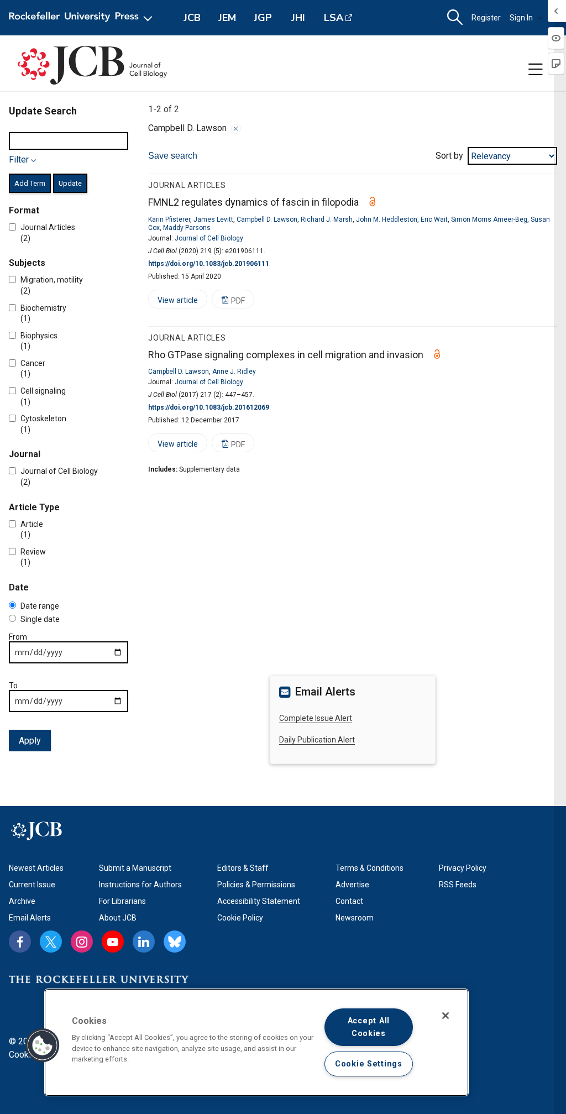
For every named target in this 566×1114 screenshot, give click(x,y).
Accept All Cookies (369, 1027)
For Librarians (122, 901)
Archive (22, 901)
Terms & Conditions (369, 868)
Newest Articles (36, 868)
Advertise (352, 884)
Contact (349, 901)
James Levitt (213, 219)
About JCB (118, 917)
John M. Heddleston (386, 219)
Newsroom (355, 917)
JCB (192, 17)
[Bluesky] (175, 941)
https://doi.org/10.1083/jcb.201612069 (208, 407)
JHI (298, 17)
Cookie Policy (240, 917)
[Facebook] (20, 941)
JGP (263, 17)
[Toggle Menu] (535, 69)
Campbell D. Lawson (267, 219)
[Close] (236, 129)
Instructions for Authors (140, 884)
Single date (40, 619)
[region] (256, 1042)
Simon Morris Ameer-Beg (489, 219)
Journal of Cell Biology (209, 238)
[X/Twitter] (51, 941)
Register (486, 17)
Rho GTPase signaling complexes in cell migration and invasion (285, 354)
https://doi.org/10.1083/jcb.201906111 (208, 264)
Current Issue (32, 884)
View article (173, 302)
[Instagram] (82, 941)
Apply (30, 740)
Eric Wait (434, 219)
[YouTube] (113, 941)
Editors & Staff (243, 868)
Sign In (521, 17)
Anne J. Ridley (234, 371)
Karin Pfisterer (169, 219)
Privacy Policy (462, 868)
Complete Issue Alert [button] (315, 718)
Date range (39, 606)
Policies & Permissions (256, 884)
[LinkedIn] (144, 941)
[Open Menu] (82, 17)
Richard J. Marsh (327, 219)
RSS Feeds (457, 884)
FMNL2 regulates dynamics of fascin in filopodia (253, 202)
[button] (42, 1045)
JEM (227, 17)
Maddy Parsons (187, 228)
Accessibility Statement (258, 901)
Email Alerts (30, 917)
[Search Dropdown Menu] (455, 17)
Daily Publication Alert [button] (317, 739)
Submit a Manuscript (135, 868)
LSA (333, 17)
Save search (172, 155)
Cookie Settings (368, 1064)
